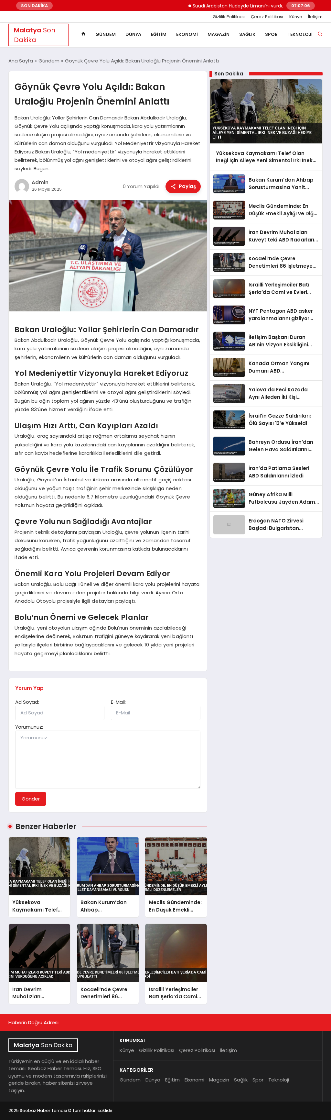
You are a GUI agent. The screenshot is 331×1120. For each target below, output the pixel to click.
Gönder (31, 798)
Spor (271, 34)
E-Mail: (118, 702)
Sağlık (247, 34)
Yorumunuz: (29, 726)
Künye (295, 17)
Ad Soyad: (27, 702)
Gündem (105, 34)
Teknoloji (300, 34)
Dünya (133, 34)
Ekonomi (187, 34)
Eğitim (158, 34)
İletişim (315, 17)
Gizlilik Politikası (229, 17)
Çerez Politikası (267, 17)
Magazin (219, 34)
